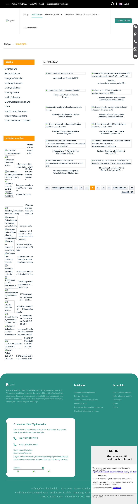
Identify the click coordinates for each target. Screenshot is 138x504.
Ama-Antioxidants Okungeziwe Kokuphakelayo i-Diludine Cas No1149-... (66, 172)
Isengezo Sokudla (13, 78)
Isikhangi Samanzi (14, 83)
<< (47, 188)
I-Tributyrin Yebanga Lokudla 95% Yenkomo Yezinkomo (24, 274)
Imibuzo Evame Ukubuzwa (87, 14)
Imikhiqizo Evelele (60, 492)
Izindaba (68, 14)
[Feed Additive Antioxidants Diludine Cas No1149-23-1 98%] (65, 163)
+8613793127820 (19, 4)
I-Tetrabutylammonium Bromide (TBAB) (29, 210)
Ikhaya (26, 14)
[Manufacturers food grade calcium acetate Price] (65, 108)
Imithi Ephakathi (12, 97)
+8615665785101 (36, 4)
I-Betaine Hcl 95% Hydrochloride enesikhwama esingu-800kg (111, 99)
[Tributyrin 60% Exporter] (65, 73)
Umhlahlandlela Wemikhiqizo (31, 492)
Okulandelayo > (120, 188)
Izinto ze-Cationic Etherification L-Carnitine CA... (111, 152)
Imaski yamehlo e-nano (16, 111)
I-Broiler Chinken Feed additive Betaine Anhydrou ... (65, 132)
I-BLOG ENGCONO (51, 496)
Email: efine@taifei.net (22, 453)
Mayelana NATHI (52, 14)
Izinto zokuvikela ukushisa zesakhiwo (88, 407)
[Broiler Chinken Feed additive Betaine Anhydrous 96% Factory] (65, 125)
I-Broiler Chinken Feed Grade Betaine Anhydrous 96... (111, 132)
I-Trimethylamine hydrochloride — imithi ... (26, 297)
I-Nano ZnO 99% (23, 195)
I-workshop (117, 400)
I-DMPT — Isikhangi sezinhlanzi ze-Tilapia (25, 247)
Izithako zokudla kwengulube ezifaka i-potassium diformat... (111, 115)
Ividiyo (115, 407)
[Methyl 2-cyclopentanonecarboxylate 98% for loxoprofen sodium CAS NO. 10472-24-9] (111, 75)
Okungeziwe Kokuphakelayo (12, 71)
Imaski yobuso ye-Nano (16, 116)
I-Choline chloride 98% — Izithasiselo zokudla (25, 309)
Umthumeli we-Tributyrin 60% (65, 78)
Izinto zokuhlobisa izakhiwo (18, 120)
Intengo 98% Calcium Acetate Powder (65, 96)
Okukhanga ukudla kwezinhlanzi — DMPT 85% (25, 284)
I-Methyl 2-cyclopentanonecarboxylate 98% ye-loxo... (111, 82)
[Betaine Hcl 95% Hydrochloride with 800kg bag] (111, 92)
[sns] (23, 471)
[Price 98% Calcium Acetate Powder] (65, 90)
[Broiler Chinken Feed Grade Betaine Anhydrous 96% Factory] (111, 125)
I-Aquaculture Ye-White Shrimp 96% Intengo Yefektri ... (65, 152)
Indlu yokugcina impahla (122, 396)
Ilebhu (115, 404)
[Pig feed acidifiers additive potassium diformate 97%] (111, 108)
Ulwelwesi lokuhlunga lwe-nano (18, 104)
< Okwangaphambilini (62, 188)
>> (132, 188)
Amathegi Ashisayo (84, 492)
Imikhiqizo (36, 14)
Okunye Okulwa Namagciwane (12, 90)
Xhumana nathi (30, 27)
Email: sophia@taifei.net (57, 4)
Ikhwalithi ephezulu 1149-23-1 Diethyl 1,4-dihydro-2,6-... (111, 169)
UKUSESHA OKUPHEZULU (81, 496)
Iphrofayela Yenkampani (122, 392)
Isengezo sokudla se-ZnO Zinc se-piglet (24, 188)
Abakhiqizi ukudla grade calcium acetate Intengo (65, 115)
